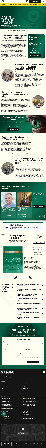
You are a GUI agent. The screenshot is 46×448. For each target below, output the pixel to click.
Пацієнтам (3, 390)
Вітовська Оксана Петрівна (16, 226)
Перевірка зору (4, 399)
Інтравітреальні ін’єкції (28, 399)
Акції (24, 386)
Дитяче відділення (5, 404)
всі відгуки (38, 242)
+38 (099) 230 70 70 (5, 420)
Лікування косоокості (27, 402)
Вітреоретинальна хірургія (29, 398)
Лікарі (2, 388)
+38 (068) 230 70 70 (5, 418)
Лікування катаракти (5, 401)
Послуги (9, 30)
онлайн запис (35, 1)
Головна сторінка (5, 383)
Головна (3, 30)
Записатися (33, 362)
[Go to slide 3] (24, 277)
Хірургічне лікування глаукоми (29, 401)
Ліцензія (26, 443)
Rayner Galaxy (26, 383)
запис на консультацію (34, 55)
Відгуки (24, 390)
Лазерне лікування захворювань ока (9, 407)
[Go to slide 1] (19, 277)
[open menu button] (44, 1)
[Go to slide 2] (21, 277)
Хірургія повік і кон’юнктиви (29, 404)
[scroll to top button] (44, 372)
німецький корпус (6, 444)
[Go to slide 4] (27, 277)
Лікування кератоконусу (6, 405)
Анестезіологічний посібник (29, 405)
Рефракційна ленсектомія (7, 408)
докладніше (8, 215)
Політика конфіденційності (16, 444)
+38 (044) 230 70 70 (5, 416)
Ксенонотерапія (26, 407)
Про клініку (25, 388)
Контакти (25, 393)
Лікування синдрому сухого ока (8, 402)
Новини (2, 393)
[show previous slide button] (15, 277)
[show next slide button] (43, 216)
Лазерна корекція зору (6, 398)
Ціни (2, 386)
